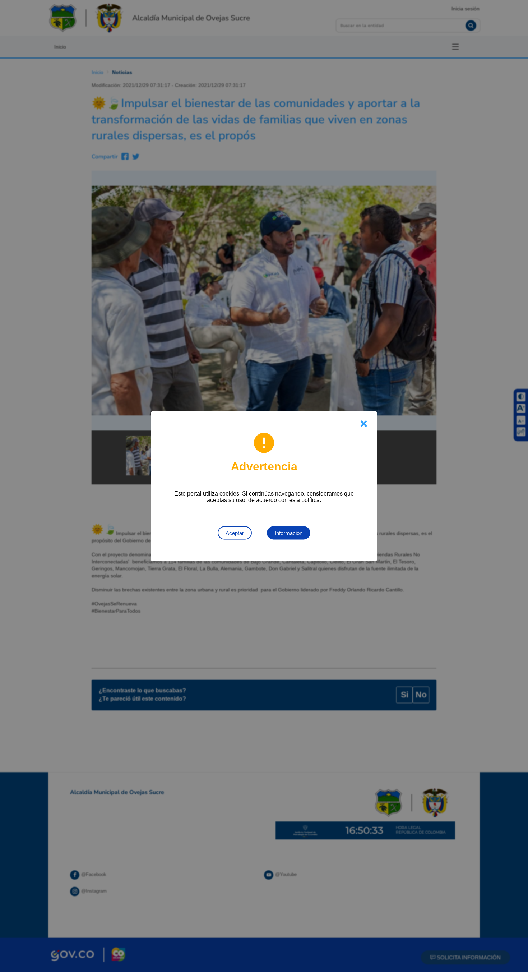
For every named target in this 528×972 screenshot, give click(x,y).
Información (288, 533)
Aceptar (235, 533)
